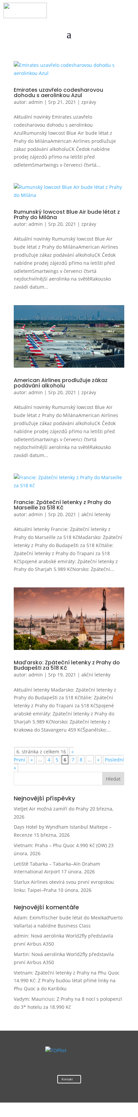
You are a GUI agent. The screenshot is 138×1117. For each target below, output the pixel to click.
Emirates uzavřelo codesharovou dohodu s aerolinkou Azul (58, 92)
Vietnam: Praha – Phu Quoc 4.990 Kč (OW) (60, 845)
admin (35, 102)
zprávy (88, 102)
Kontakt (67, 1079)
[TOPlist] (55, 1050)
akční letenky (96, 514)
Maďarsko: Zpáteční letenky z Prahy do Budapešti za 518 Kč (67, 665)
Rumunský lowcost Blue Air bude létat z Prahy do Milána (67, 214)
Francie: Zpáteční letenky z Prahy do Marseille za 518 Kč (62, 504)
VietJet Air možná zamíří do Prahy (51, 808)
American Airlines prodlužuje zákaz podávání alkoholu (61, 382)
